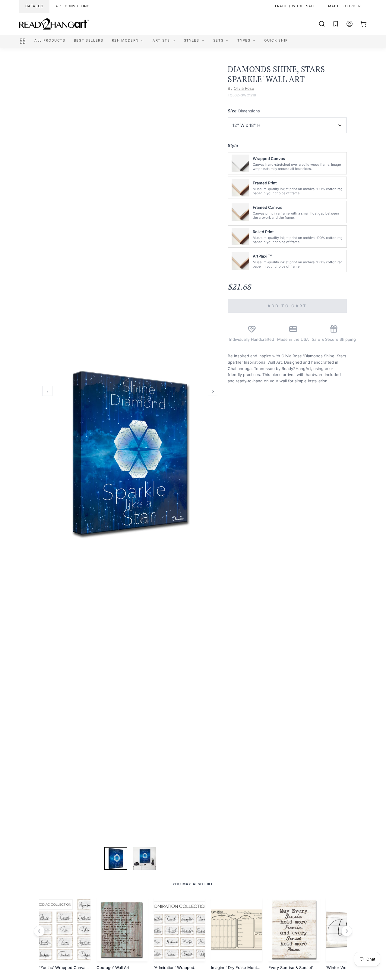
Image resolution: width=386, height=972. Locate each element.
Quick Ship (276, 40)
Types (243, 40)
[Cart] (363, 23)
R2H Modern (125, 40)
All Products (49, 40)
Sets (218, 40)
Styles (191, 40)
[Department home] (22, 41)
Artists (161, 40)
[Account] (349, 23)
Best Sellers (88, 40)
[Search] (321, 23)
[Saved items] (335, 23)
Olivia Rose (244, 88)
